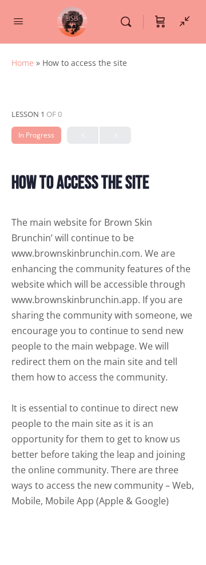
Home (22, 62)
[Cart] (160, 22)
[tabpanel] (103, 362)
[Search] (128, 22)
